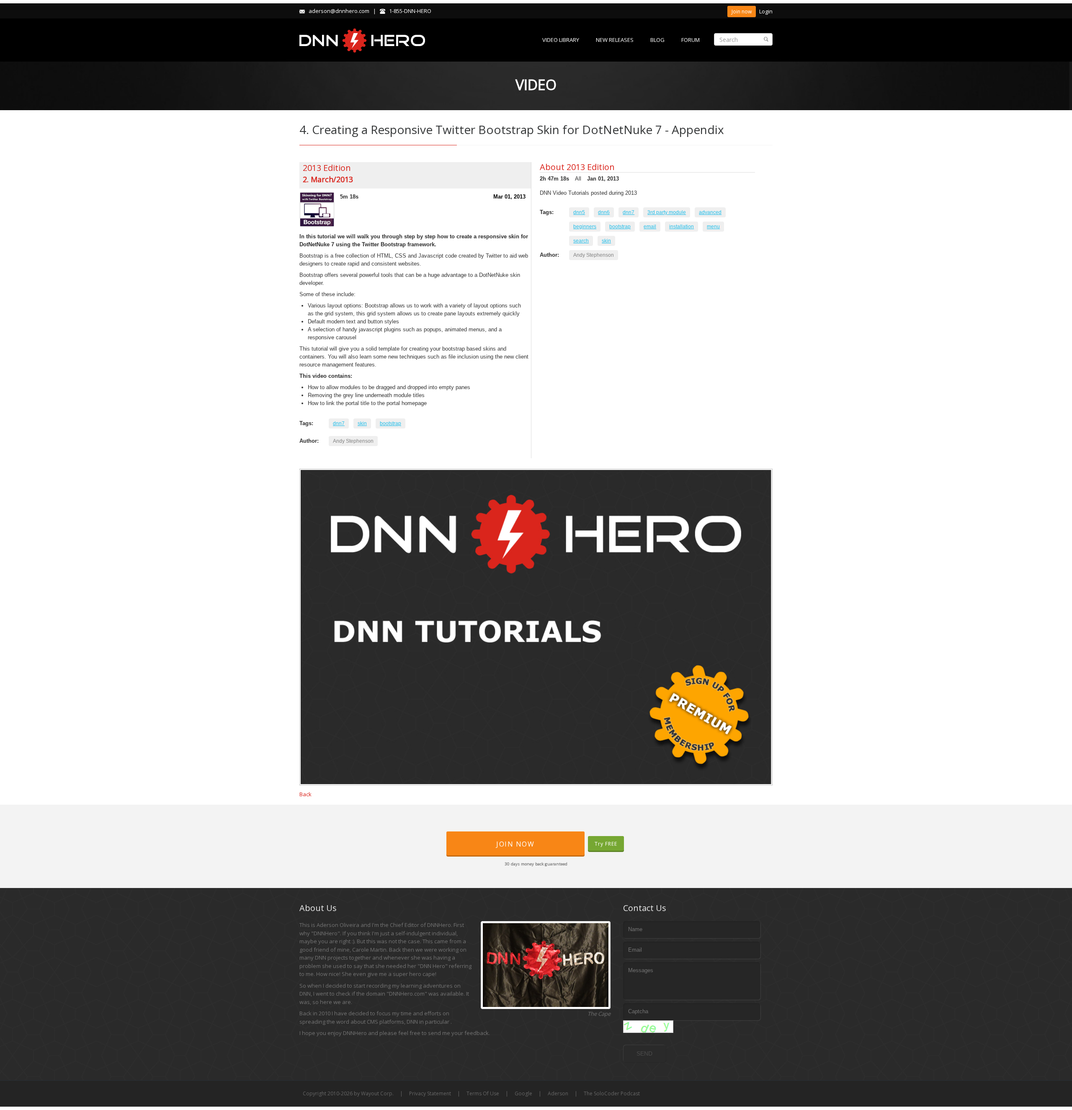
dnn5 (579, 212)
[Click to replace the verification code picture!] (648, 1026)
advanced (710, 212)
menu (713, 227)
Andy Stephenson (353, 441)
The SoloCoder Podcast (612, 1093)
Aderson (558, 1093)
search (581, 241)
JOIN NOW (515, 844)
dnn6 (604, 212)
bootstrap (390, 423)
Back (305, 794)
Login (766, 11)
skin (362, 423)
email (650, 227)
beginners (584, 227)
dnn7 (339, 423)
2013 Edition (327, 167)
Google (523, 1093)
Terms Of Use (482, 1093)
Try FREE (606, 843)
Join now (742, 11)
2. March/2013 (328, 179)
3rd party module (666, 212)
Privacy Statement (430, 1093)
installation (681, 227)
